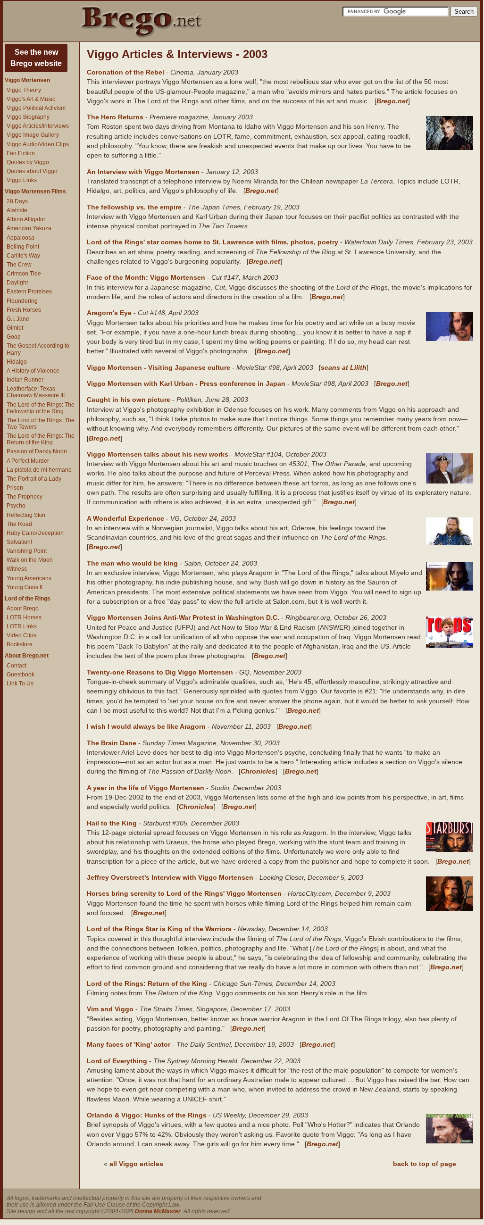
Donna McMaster (158, 1211)
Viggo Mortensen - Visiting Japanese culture (158, 367)
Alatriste (17, 210)
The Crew (19, 264)
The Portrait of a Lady (34, 478)
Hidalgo (17, 361)
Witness (17, 569)
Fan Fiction (21, 153)
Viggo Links (22, 180)
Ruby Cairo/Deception (35, 533)
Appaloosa (20, 237)
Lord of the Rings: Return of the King (147, 983)
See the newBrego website (36, 57)
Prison (15, 487)
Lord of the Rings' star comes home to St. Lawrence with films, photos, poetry (212, 242)
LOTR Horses (24, 617)
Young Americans (29, 578)
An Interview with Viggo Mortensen (143, 171)
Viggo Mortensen (27, 80)
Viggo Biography (28, 117)
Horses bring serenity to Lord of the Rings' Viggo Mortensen (184, 893)
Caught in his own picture (128, 399)
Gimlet (15, 328)
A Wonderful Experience (125, 518)
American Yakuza (29, 228)
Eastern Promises (29, 291)
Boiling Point (23, 246)
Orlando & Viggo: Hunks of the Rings (147, 1115)
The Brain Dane (111, 743)
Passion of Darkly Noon (37, 451)
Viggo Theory (24, 90)
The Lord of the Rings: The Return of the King (41, 439)
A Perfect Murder (28, 461)
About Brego (23, 608)
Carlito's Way (23, 255)
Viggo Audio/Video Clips (38, 144)
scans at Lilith (344, 367)
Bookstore (20, 644)
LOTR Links (22, 626)
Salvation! (19, 542)
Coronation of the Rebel (125, 72)
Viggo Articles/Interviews (38, 126)
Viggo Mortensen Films (35, 191)
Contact (16, 665)
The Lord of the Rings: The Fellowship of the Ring (41, 408)
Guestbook (20, 674)
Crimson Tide (24, 273)
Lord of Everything (117, 1061)
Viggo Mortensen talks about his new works (157, 454)
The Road (19, 524)
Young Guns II (24, 587)
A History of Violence (33, 370)
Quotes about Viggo (32, 171)
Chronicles (258, 771)
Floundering (22, 301)
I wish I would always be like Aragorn (146, 726)
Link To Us (20, 683)
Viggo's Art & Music (31, 99)
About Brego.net (27, 655)
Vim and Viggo (110, 1009)
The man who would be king (132, 563)
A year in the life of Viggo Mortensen (145, 788)
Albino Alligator (26, 219)
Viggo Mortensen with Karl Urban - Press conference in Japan (186, 383)
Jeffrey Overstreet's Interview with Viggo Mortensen (170, 877)
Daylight (17, 282)
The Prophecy (24, 496)
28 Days (17, 201)
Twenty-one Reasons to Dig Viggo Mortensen (160, 672)
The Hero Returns (115, 117)
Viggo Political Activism (36, 108)
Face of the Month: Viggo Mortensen (146, 277)
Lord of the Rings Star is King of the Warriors (159, 929)
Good (14, 336)
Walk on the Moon (30, 560)
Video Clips (21, 635)
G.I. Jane (18, 319)
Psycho (16, 505)
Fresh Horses (24, 310)
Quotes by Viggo (28, 162)
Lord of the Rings (27, 598)
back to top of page (424, 1163)
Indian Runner (25, 379)
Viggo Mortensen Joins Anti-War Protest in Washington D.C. (183, 617)
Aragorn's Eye (109, 313)
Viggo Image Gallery (33, 135)
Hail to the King (112, 823)
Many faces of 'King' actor (128, 1044)
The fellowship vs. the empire (134, 207)
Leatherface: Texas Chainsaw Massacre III (36, 392)
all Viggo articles (136, 1163)
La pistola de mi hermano (39, 470)
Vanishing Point (27, 551)
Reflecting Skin (26, 515)
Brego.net (392, 101)
